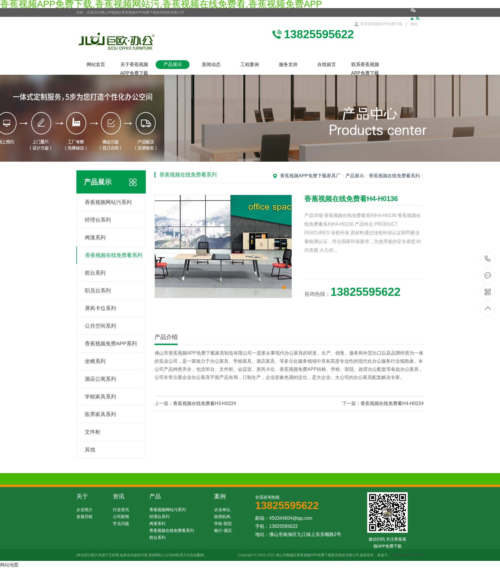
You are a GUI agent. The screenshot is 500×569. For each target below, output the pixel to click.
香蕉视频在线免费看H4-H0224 (392, 403)
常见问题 (121, 523)
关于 (82, 496)
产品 (155, 496)
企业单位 (222, 509)
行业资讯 (121, 509)
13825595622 (488, 259)
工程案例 (249, 64)
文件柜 (92, 432)
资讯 (118, 496)
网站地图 (9, 564)
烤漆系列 (95, 237)
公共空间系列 (100, 326)
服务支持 (288, 64)
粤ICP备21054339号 (407, 555)
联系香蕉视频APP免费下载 (381, 24)
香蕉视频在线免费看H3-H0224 (204, 403)
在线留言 (326, 64)
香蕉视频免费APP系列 (111, 343)
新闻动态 (211, 64)
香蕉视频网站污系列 (108, 202)
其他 (90, 450)
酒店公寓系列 (100, 379)
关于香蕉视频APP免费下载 (134, 65)
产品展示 (172, 64)
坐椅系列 (95, 361)
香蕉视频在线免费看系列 (113, 255)
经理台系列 (98, 220)
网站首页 (96, 64)
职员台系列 (98, 290)
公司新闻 (121, 516)
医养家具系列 (100, 414)
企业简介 (84, 509)
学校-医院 (223, 523)
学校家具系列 (100, 397)
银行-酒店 (223, 530)
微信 (414, 24)
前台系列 (95, 273)
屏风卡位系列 (100, 308)
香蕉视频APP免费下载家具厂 (310, 175)
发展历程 (84, 516)
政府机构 (222, 516)
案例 (220, 496)
